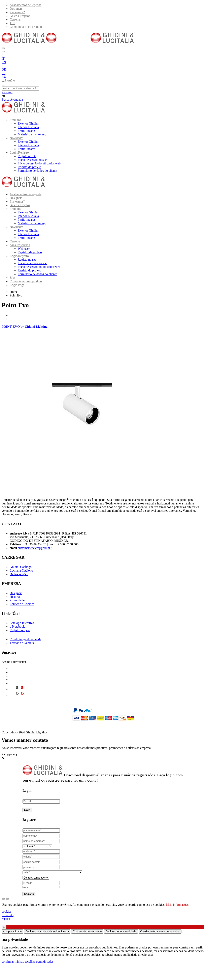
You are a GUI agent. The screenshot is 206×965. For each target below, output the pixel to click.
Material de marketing (31, 134)
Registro (29, 893)
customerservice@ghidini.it (35, 548)
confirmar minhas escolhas (19, 961)
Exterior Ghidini (28, 123)
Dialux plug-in (19, 574)
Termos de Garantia (22, 643)
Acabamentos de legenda (25, 5)
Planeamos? (17, 12)
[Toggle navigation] (3, 85)
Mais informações (177, 904)
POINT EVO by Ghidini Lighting (24, 326)
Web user (24, 248)
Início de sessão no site (32, 159)
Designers (16, 8)
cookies (6, 911)
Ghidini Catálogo (21, 567)
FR (4, 66)
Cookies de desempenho (87, 931)
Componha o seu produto (26, 26)
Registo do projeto (29, 167)
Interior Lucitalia (28, 127)
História (15, 596)
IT (3, 58)
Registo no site (27, 156)
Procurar (7, 92)
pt (3, 55)
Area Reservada (20, 245)
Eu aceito (7, 915)
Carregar (15, 19)
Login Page (17, 285)
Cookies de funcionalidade (121, 931)
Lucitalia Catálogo (21, 570)
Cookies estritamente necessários (160, 931)
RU (4, 76)
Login (27, 809)
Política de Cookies (22, 604)
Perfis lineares (26, 130)
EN (4, 62)
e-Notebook (17, 626)
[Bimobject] (17, 695)
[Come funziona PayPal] (103, 726)
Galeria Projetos (20, 16)
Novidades (16, 138)
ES (3, 73)
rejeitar (6, 918)
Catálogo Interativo (22, 623)
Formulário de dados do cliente (37, 170)
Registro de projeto (30, 252)
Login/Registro (19, 152)
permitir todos (45, 961)
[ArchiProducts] (17, 689)
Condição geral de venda (25, 639)
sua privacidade (12, 931)
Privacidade (17, 600)
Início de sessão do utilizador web (39, 163)
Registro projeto (20, 630)
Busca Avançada (12, 99)
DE (4, 69)
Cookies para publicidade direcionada (47, 931)
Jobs (12, 23)
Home (14, 291)
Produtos (15, 120)
